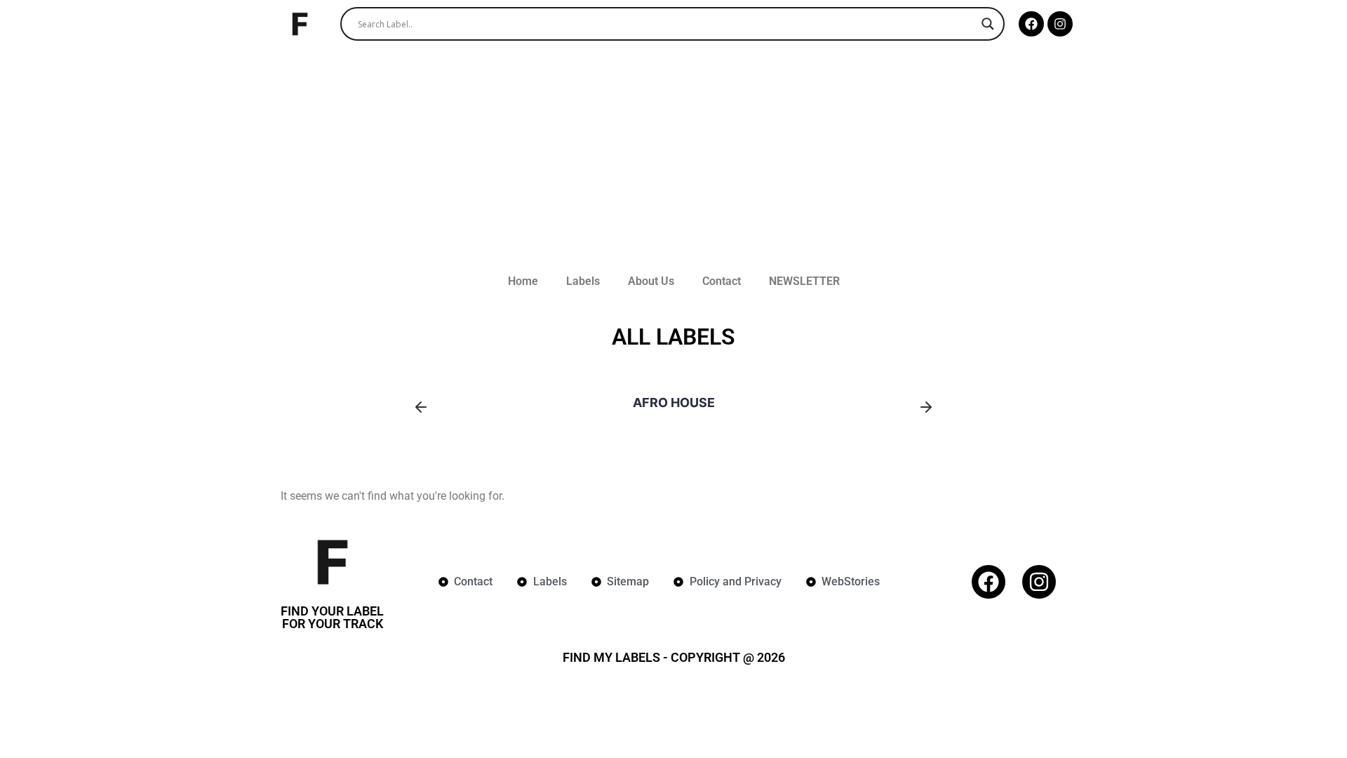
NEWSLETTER (804, 281)
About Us (651, 281)
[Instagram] (1060, 23)
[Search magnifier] (988, 24)
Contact (721, 281)
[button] (421, 407)
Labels (583, 281)
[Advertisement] (673, 153)
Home (523, 281)
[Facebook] (1031, 23)
